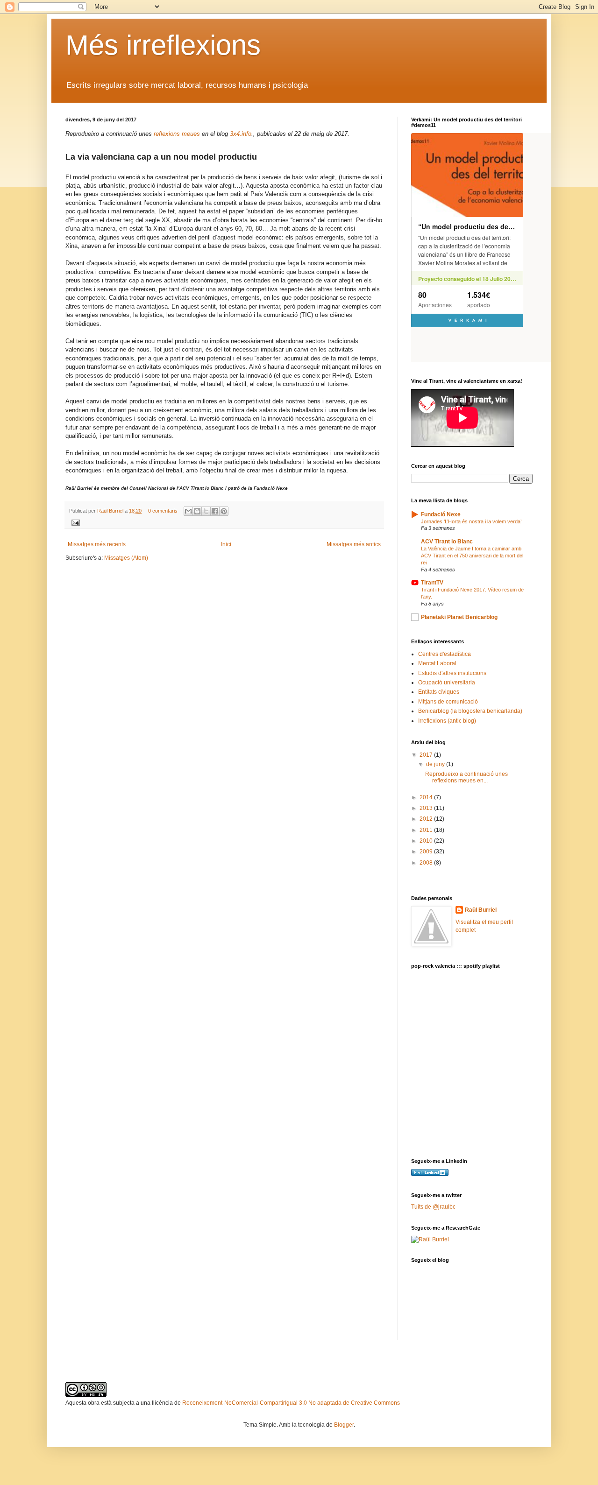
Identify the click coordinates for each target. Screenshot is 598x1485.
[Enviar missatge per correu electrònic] (74, 522)
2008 (427, 862)
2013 (427, 808)
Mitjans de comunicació (448, 701)
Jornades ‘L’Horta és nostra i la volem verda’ (471, 521)
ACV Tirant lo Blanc (447, 541)
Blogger (344, 1425)
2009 (427, 851)
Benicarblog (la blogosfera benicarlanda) (470, 711)
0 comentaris (163, 511)
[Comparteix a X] (206, 511)
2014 (427, 797)
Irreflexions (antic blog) (447, 721)
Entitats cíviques (438, 692)
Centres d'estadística (444, 654)
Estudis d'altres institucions (452, 673)
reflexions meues (177, 133)
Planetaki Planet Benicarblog (459, 617)
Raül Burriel (111, 511)
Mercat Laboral (437, 663)
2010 (427, 841)
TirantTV (432, 582)
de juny (436, 764)
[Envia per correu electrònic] (188, 511)
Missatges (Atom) (126, 558)
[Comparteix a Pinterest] (223, 511)
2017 (427, 755)
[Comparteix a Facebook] (215, 511)
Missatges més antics (354, 544)
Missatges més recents (97, 544)
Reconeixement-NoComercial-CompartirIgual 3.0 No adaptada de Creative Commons (291, 1403)
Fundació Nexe (441, 514)
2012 (427, 819)
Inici (226, 544)
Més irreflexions (163, 45)
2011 (427, 830)
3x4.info (240, 133)
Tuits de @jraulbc (433, 1206)
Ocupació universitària (446, 682)
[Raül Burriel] (430, 1239)
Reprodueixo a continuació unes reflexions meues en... (466, 777)
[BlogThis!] (197, 511)
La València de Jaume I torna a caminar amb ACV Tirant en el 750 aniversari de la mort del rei (472, 555)
